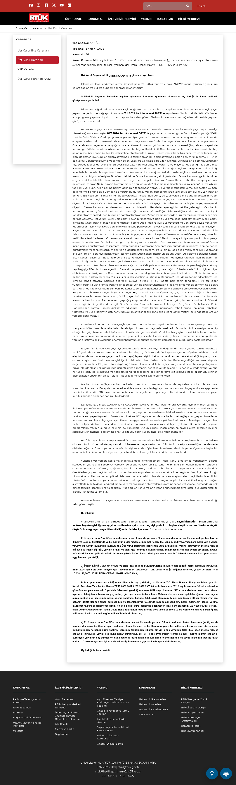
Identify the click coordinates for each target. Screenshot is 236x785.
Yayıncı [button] (146, 19)
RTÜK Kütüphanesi (192, 730)
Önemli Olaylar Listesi (110, 743)
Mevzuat (18, 730)
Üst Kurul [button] (73, 19)
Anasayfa (21, 28)
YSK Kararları (27, 69)
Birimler (18, 712)
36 (87, 54)
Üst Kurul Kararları (60, 28)
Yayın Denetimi (64, 699)
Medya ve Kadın (64, 728)
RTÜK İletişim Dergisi (193, 707)
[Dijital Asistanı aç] (226, 773)
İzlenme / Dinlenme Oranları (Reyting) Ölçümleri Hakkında (67, 715)
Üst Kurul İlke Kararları (33, 50)
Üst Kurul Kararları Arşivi (34, 78)
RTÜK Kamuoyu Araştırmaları (190, 719)
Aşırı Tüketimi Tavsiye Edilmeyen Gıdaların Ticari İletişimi (113, 702)
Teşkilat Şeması (22, 707)
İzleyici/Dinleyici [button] (122, 19)
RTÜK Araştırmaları (192, 712)
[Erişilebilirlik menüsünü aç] (212, 773)
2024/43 (94, 43)
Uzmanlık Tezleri (191, 725)
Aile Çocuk (61, 723)
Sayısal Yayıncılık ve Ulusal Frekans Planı (113, 729)
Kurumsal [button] (95, 19)
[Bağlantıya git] (39, 16)
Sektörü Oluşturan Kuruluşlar (108, 737)
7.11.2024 (98, 48)
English (201, 6)
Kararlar (37, 28)
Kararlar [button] (165, 19)
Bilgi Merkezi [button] (189, 19)
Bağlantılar (62, 734)
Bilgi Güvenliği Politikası (28, 717)
